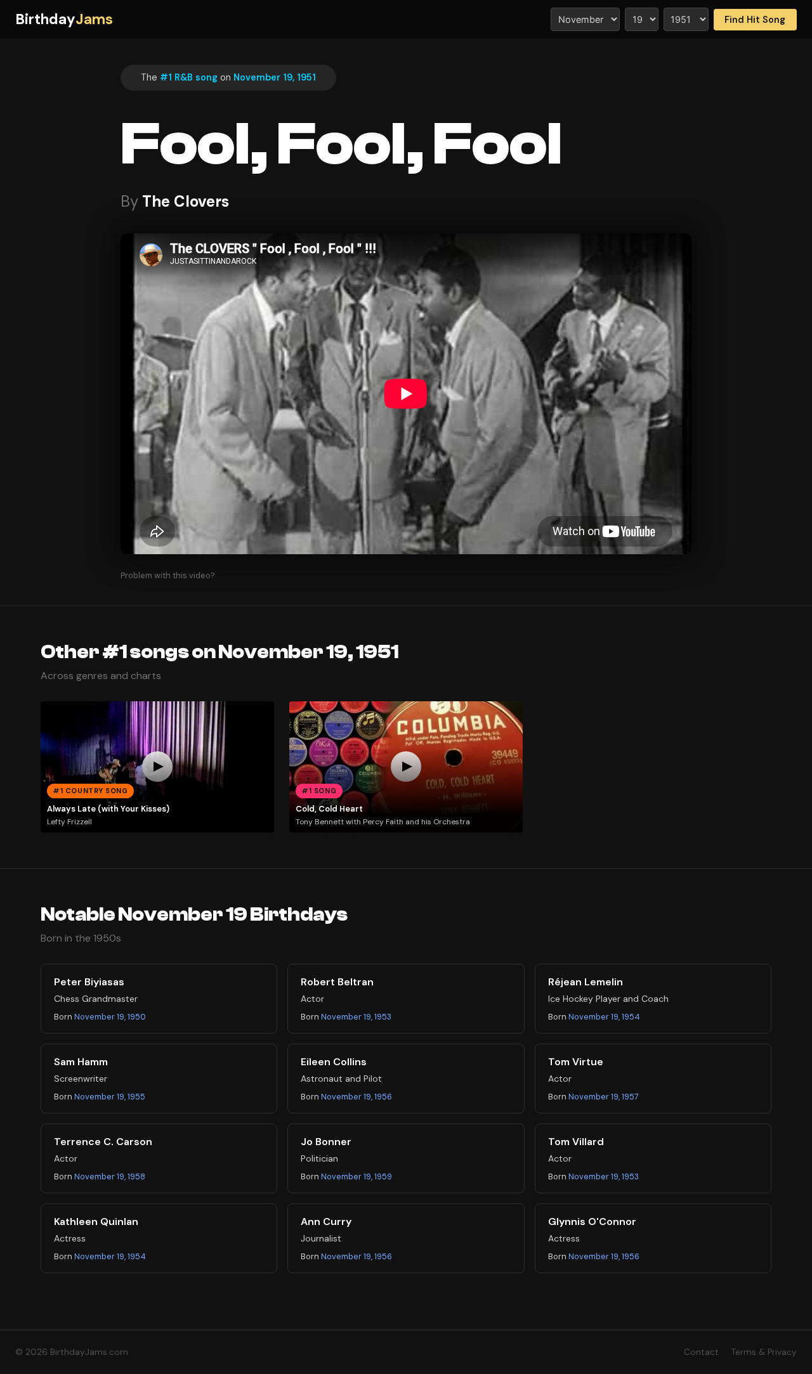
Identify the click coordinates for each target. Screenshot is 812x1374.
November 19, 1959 (356, 1176)
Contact (701, 1352)
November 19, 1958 (109, 1176)
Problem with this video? (168, 575)
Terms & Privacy (764, 1352)
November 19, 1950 (110, 1016)
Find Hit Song (754, 19)
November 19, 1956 (356, 1096)
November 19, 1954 (604, 1016)
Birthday (64, 19)
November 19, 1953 (356, 1016)
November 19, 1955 (109, 1096)
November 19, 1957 (603, 1096)
